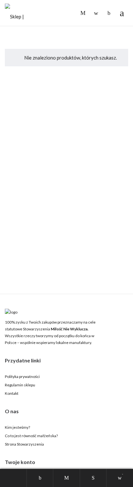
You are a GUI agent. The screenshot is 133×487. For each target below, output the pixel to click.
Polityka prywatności (22, 376)
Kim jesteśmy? (17, 427)
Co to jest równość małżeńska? (31, 435)
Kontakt (11, 393)
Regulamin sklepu (20, 384)
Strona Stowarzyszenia (24, 444)
